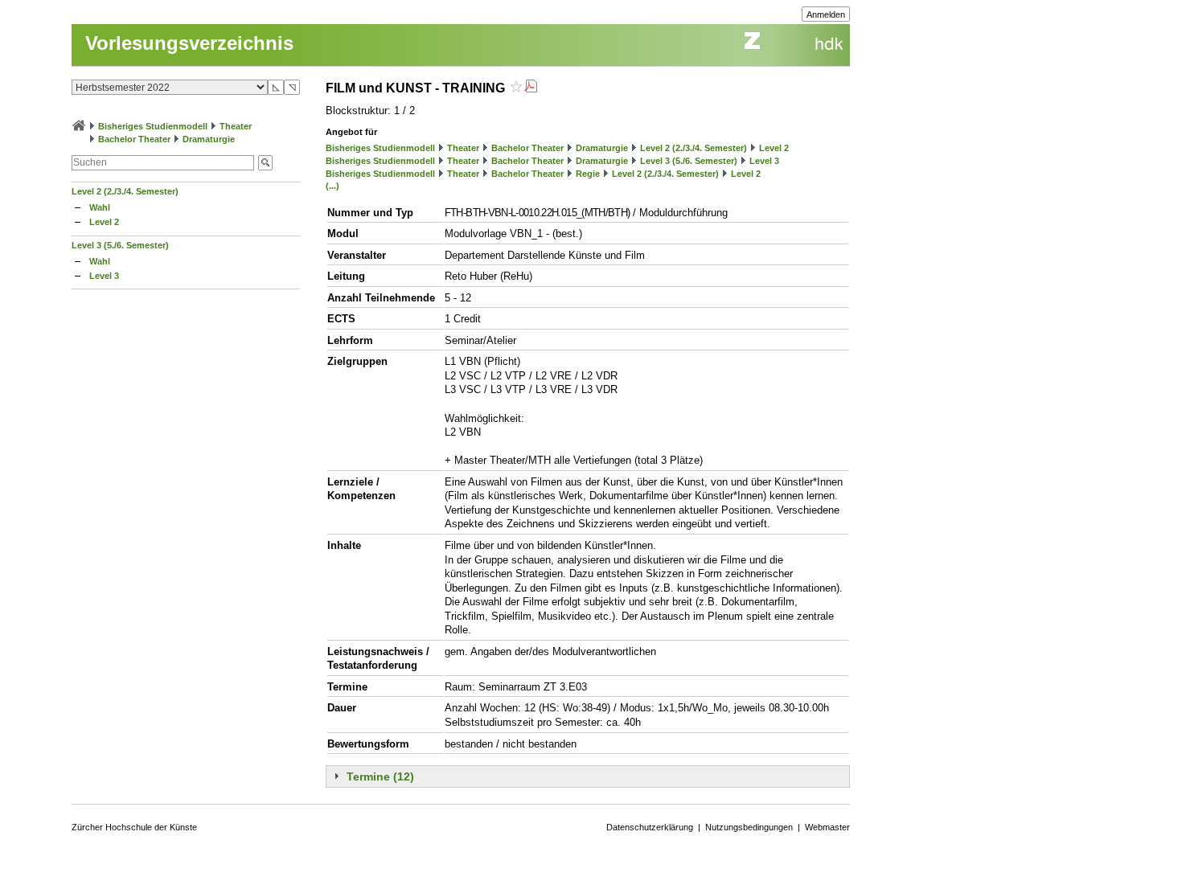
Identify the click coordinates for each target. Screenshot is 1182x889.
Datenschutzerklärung (649, 827)
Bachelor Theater (134, 139)
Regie (588, 173)
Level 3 (104, 276)
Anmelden (825, 14)
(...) (332, 185)
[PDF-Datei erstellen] (530, 88)
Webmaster (827, 827)
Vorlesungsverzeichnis (189, 43)
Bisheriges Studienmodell (152, 126)
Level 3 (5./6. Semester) (120, 245)
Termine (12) (380, 776)
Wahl (99, 207)
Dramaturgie (209, 139)
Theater (236, 126)
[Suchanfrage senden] (265, 162)
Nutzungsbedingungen (749, 827)
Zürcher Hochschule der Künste (134, 827)
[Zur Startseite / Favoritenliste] (79, 126)
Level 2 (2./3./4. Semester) (125, 191)
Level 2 (104, 222)
